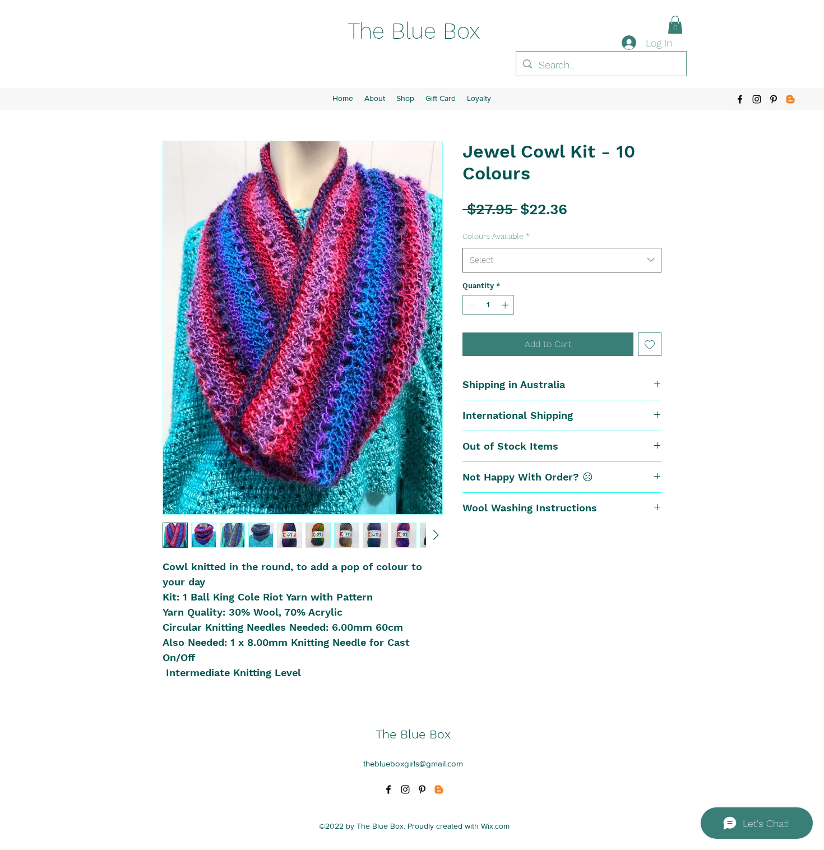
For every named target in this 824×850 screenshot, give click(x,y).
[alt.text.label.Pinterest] (773, 99)
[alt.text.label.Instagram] (756, 99)
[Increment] (506, 305)
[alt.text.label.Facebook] (740, 99)
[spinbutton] (488, 305)
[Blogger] (790, 99)
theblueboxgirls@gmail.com (413, 763)
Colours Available (496, 236)
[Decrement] (471, 305)
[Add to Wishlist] (649, 344)
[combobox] (561, 260)
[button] (675, 25)
